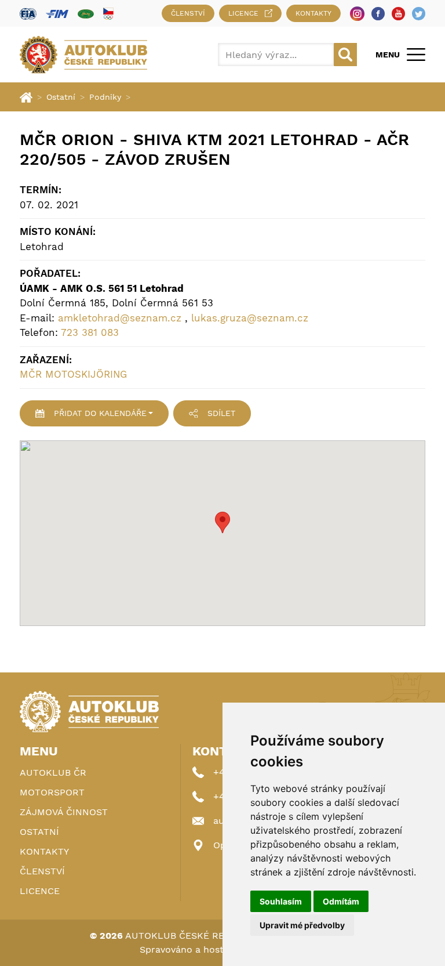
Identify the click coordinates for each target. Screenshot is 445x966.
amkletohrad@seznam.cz (119, 318)
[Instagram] (357, 13)
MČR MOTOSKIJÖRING (73, 374)
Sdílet (221, 413)
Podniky (105, 97)
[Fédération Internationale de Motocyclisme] (57, 14)
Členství (188, 13)
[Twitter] (418, 13)
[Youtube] (398, 13)
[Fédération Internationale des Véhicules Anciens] (86, 14)
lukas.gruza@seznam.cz (249, 318)
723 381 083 (90, 332)
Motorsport (52, 792)
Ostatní (60, 97)
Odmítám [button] (341, 901)
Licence (243, 13)
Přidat (100, 413)
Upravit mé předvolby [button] (302, 925)
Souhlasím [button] (281, 901)
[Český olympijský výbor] (108, 13)
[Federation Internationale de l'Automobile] (28, 14)
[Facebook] (378, 13)
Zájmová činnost (64, 811)
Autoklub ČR (53, 772)
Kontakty (313, 13)
